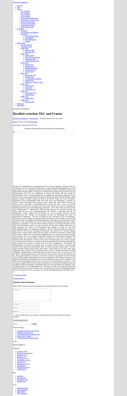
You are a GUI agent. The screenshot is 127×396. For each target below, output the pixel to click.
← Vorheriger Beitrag (19, 275)
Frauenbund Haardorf (27, 25)
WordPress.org (21, 381)
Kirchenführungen (30, 39)
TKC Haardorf (25, 15)
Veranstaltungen (22, 367)
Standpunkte (21, 366)
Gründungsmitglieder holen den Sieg (28, 334)
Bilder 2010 (24, 63)
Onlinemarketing (22, 390)
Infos (18, 7)
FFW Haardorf (25, 16)
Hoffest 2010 (29, 64)
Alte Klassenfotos (26, 45)
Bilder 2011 (24, 73)
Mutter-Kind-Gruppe (27, 27)
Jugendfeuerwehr (22, 360)
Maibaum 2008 (29, 50)
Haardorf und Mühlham (20, 2)
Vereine (19, 9)
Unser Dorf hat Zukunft (32, 57)
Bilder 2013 (24, 91)
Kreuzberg (24, 34)
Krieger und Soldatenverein (29, 18)
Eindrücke (20, 357)
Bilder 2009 (24, 54)
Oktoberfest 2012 (30, 89)
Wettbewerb (20, 369)
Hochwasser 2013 (30, 93)
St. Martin (24, 31)
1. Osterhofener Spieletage (33, 79)
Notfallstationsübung (31, 68)
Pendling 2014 (29, 98)
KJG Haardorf (25, 13)
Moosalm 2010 (29, 66)
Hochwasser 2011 (30, 75)
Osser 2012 (28, 87)
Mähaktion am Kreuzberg (25, 333)
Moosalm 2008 (29, 52)
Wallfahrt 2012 (29, 86)
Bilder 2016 (24, 100)
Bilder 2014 (24, 96)
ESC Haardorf (25, 11)
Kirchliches (20, 29)
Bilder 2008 (24, 48)
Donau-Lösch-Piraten (23, 353)
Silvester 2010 (29, 71)
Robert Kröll (21, 392)
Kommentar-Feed (22, 379)
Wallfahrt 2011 (29, 80)
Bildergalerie (21, 43)
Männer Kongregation (28, 22)
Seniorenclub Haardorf (28, 23)
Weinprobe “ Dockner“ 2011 (34, 82)
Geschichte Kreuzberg (32, 36)
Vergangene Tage (26, 47)
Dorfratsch (20, 355)
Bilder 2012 (24, 84)
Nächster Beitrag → (19, 278)
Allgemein (20, 351)
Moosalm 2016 (29, 102)
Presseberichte (32, 122)
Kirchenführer (29, 38)
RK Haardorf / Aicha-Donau (30, 20)
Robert (15, 122)
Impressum (20, 104)
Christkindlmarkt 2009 (32, 61)
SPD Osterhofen (22, 393)
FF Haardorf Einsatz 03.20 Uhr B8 (28, 331)
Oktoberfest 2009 (30, 59)
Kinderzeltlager (29, 95)
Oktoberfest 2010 (30, 70)
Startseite (20, 6)
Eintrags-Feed (21, 378)
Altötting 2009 (29, 55)
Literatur (27, 41)
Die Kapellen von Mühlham (29, 32)
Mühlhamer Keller (22, 388)
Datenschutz (21, 105)
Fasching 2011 (29, 77)
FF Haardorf (21, 359)
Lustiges (19, 362)
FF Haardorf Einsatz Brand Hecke (27, 338)
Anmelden (20, 376)
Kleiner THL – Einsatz (24, 336)
